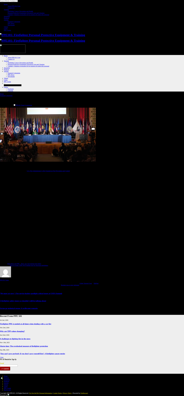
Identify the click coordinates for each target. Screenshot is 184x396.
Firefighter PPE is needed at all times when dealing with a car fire (25, 324)
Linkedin (10, 90)
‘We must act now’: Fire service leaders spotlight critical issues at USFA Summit (31, 293)
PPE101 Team (20, 105)
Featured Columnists (14, 21)
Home (6, 4)
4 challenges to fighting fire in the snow (15, 339)
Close (1, 357)
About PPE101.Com (14, 6)
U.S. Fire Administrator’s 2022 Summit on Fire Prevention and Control (48, 171)
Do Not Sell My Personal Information (40, 393)
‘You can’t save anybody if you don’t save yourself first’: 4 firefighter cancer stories (32, 354)
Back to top (7, 390)
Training (6, 9)
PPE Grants (7, 30)
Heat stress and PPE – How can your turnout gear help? (24, 264)
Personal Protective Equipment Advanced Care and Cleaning (26, 13)
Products (6, 18)
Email (2, 363)
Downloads (11, 25)
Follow (6, 87)
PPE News (11, 23)
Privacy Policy (67, 393)
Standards (7, 16)
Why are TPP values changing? (12, 331)
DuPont (96, 283)
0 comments (28, 105)
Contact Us (11, 8)
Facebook (11, 89)
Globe (6, 28)
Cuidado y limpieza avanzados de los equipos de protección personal (28, 15)
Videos (6, 27)
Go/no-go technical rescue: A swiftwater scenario (19, 308)
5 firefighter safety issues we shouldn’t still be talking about (23, 301)
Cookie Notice (57, 393)
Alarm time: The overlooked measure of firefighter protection (24, 346)
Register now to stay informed (70, 285)
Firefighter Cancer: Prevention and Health (20, 11)
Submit (6, 369)
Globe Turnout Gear (86, 283)
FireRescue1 (84, 393)
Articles (6, 20)
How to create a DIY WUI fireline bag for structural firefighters (29, 265)
